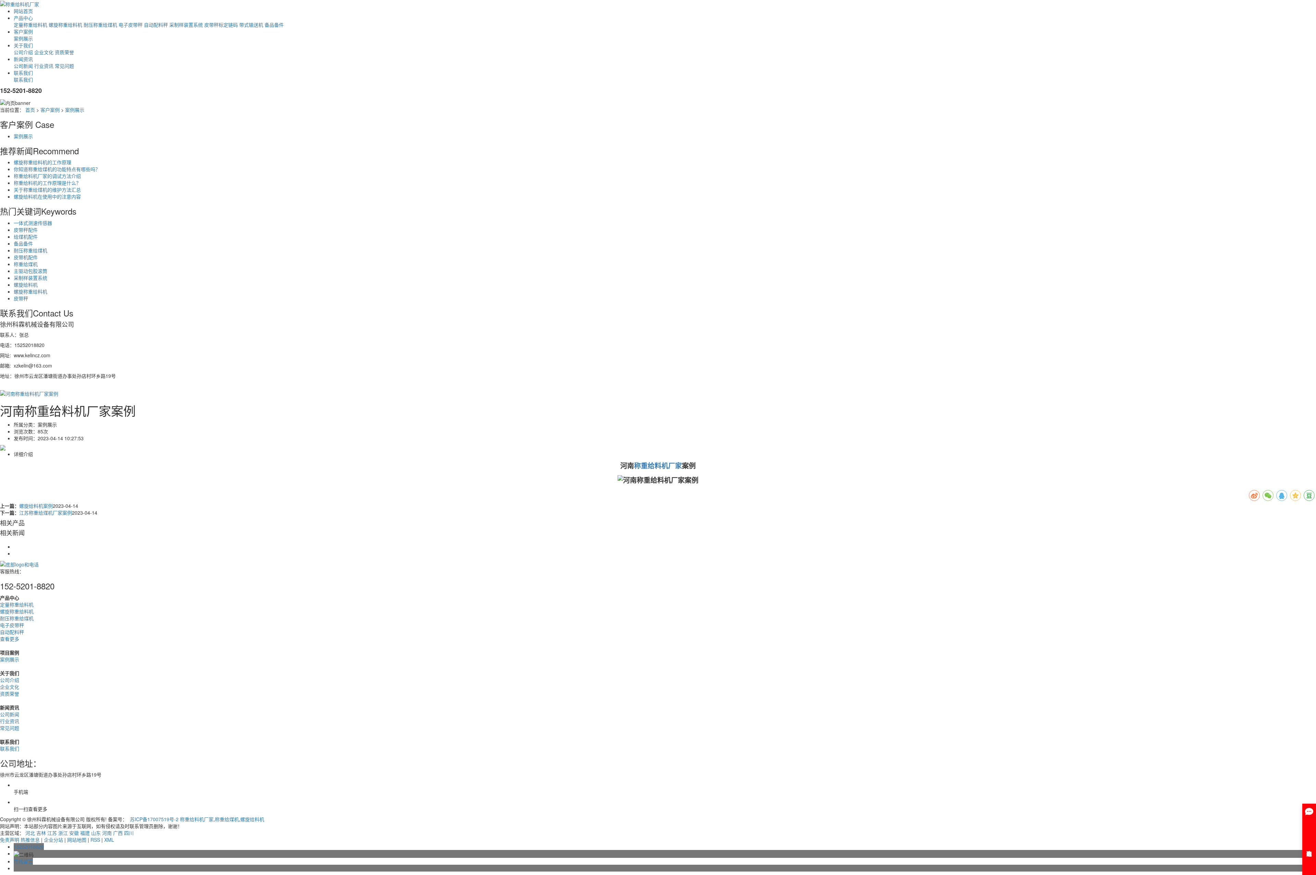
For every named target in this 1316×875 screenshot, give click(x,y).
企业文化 (43, 52)
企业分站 (53, 839)
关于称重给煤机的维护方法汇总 (47, 189)
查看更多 (9, 638)
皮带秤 (21, 298)
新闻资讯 (23, 59)
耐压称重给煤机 (100, 24)
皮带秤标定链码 (221, 24)
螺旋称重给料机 (65, 24)
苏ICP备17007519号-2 (154, 819)
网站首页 (23, 11)
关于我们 (23, 45)
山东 (96, 832)
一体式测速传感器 (33, 222)
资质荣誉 (64, 52)
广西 (118, 832)
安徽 (74, 832)
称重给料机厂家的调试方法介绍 (47, 175)
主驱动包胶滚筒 (30, 270)
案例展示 (23, 38)
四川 (129, 832)
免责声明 (9, 839)
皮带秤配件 (26, 229)
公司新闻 (23, 65)
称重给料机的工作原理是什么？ (47, 182)
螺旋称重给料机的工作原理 (42, 162)
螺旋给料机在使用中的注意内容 (47, 196)
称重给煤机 (26, 264)
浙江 (63, 832)
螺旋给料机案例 (36, 505)
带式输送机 (251, 24)
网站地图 (76, 839)
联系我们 (23, 72)
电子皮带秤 (131, 24)
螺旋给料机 (26, 284)
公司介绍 (23, 52)
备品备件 (274, 24)
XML (109, 839)
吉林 (41, 832)
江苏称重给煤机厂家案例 (45, 512)
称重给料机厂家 (197, 819)
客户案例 (23, 31)
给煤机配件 (26, 236)
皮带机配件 (26, 257)
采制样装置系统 (186, 24)
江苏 (52, 832)
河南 (107, 832)
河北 (30, 832)
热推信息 (30, 839)
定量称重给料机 (30, 24)
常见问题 (64, 65)
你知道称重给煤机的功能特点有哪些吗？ (57, 169)
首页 (30, 109)
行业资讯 (43, 65)
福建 (85, 832)
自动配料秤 (156, 24)
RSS (95, 839)
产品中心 (23, 17)
